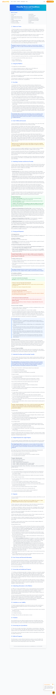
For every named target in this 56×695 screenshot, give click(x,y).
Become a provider (50, 1)
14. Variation (29, 21)
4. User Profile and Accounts (31, 15)
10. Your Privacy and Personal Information (33, 19)
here (22, 566)
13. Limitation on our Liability (14, 21)
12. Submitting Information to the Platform (33, 20)
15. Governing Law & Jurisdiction (15, 22)
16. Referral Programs (31, 22)
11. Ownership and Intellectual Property (16, 20)
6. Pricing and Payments (31, 16)
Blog (26, 1)
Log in (44, 1)
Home (12, 1)
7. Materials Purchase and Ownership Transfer (16, 17)
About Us (15, 1)
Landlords (18, 1)
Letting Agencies (23, 1)
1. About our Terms (13, 14)
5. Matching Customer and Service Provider (16, 16)
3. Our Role (12, 15)
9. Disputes (12, 19)
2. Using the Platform (30, 14)
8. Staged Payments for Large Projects (33, 17)
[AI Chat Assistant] (53, 692)
